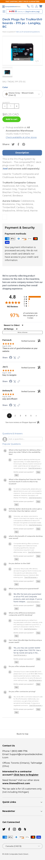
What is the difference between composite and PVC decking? (22, 614)
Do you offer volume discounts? (22, 666)
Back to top (22, 734)
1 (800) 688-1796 (18, 751)
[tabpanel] (22, 188)
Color (5, 87)
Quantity (6, 102)
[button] (41, 6)
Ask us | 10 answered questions (28, 32)
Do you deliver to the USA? (19, 563)
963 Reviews (15, 306)
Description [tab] (22, 152)
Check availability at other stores (21, 137)
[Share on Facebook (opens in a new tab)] (10, 357)
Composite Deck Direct (18, 854)
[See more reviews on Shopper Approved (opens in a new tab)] (18, 357)
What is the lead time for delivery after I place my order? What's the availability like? (25, 452)
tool (5, 168)
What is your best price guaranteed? (24, 588)
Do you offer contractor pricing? (22, 691)
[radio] (33, 297)
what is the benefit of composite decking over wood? (25, 537)
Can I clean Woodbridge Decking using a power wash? (25, 641)
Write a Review (22, 332)
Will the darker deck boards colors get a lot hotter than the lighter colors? (25, 510)
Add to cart (11, 119)
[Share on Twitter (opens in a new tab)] (14, 357)
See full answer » (35, 468)
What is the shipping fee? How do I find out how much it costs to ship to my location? (25, 482)
